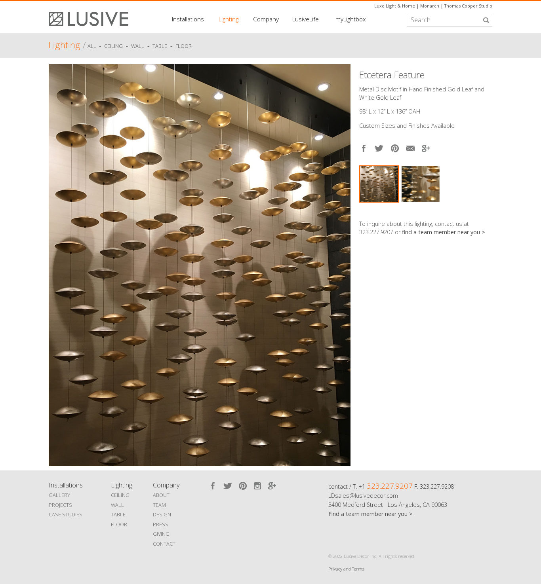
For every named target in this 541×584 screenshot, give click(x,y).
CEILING (120, 495)
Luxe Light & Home (394, 6)
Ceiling (113, 46)
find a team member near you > (443, 232)
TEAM (159, 504)
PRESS (160, 524)
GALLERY (59, 495)
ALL (92, 46)
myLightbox (350, 19)
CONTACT (164, 543)
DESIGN (162, 514)
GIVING (161, 533)
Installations (188, 19)
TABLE (118, 514)
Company (266, 19)
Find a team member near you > (370, 514)
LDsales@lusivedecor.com (363, 495)
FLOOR (119, 524)
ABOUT (161, 495)
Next (486, 210)
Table (159, 46)
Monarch (429, 6)
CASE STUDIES (65, 514)
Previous (57, 263)
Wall (137, 46)
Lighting (228, 19)
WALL (117, 504)
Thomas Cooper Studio (468, 6)
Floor (183, 46)
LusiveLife (305, 19)
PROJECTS (60, 504)
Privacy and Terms (346, 569)
